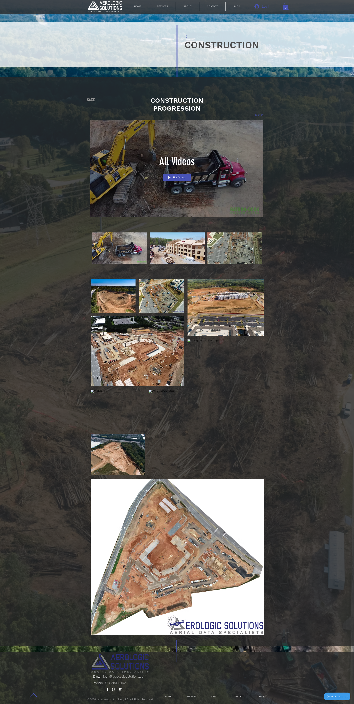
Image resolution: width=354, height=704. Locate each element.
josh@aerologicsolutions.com (125, 676)
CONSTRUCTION (221, 45)
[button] (285, 6)
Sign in (259, 115)
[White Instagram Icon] (114, 689)
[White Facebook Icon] (107, 689)
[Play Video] (120, 248)
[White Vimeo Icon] (120, 689)
